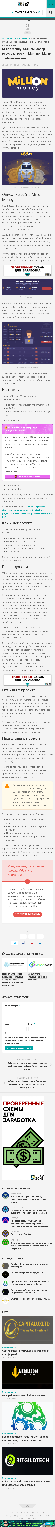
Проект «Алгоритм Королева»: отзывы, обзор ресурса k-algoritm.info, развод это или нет (12, 980)
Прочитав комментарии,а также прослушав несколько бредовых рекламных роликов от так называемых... (31, 1223)
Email (31, 1024)
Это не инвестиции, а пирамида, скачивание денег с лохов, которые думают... (28, 1199)
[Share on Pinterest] (32, 939)
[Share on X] (15, 943)
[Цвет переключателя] (50, 4)
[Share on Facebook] (23, 939)
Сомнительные (24, 65)
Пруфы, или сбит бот (21, 1234)
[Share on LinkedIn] (40, 939)
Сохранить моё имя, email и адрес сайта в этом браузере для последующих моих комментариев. (25, 1040)
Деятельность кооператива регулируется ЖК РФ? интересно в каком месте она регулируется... (31, 1246)
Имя (7, 1024)
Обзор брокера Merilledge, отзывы (28, 1273)
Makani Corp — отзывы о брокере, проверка (37, 977)
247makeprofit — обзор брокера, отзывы (30, 1299)
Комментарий (12, 1005)
